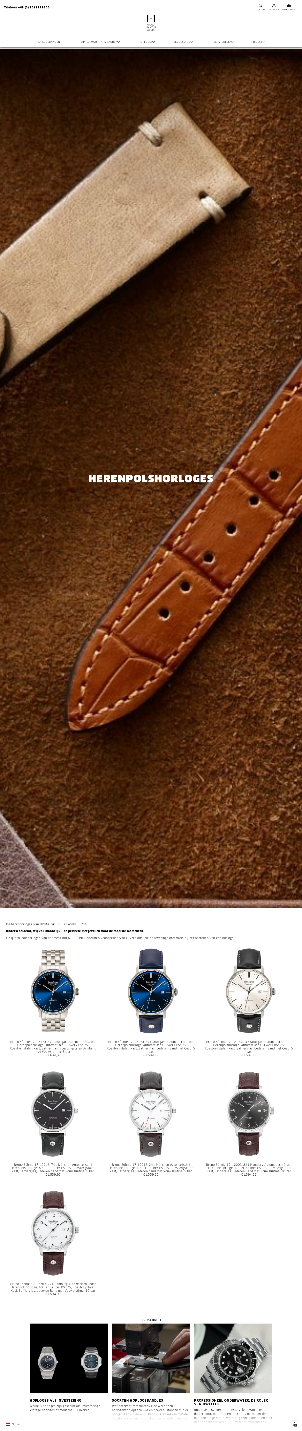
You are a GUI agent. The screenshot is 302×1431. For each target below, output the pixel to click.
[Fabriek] (151, 27)
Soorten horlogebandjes (137, 1400)
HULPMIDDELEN (222, 41)
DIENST (257, 41)
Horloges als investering (55, 1400)
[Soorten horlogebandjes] (151, 1358)
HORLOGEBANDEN (48, 41)
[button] (12, 1424)
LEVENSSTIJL (182, 41)
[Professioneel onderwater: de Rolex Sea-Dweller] (233, 1358)
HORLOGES (145, 41)
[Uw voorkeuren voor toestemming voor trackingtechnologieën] (295, 1424)
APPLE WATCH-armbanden (99, 41)
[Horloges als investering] (69, 1358)
